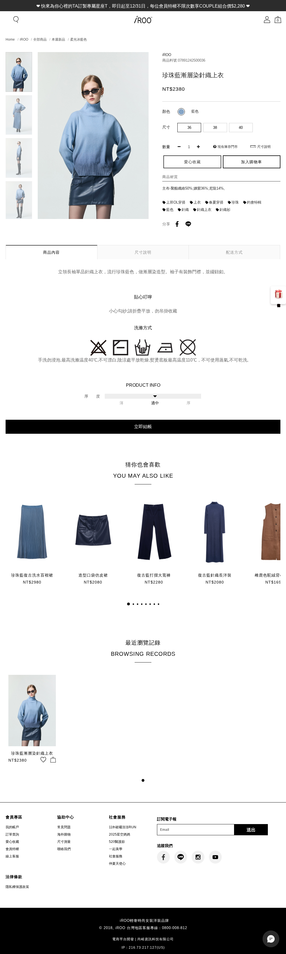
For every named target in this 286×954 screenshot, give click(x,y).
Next (19, 215)
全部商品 (40, 39)
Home (10, 39)
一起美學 (115, 849)
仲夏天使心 (117, 864)
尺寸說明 (264, 147)
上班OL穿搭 (175, 202)
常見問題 (64, 827)
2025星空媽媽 (119, 834)
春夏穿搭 (216, 202)
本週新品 (58, 39)
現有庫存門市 (228, 147)
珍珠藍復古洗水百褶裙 (32, 575)
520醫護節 (117, 842)
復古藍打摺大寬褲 (154, 575)
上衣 (197, 202)
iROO (24, 39)
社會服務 (115, 856)
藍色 (169, 209)
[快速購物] (53, 759)
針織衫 (225, 209)
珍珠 (235, 202)
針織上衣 (204, 209)
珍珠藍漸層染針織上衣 (32, 753)
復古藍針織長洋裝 (215, 575)
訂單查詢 (12, 834)
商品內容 (51, 252)
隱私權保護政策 (17, 887)
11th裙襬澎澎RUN (122, 827)
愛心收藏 (12, 842)
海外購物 (64, 834)
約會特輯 (254, 202)
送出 (251, 829)
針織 (185, 209)
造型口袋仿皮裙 (93, 575)
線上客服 (12, 856)
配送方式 (234, 252)
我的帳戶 (12, 827)
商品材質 (170, 177)
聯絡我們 (64, 849)
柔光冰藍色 (78, 39)
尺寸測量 (64, 842)
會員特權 (12, 849)
